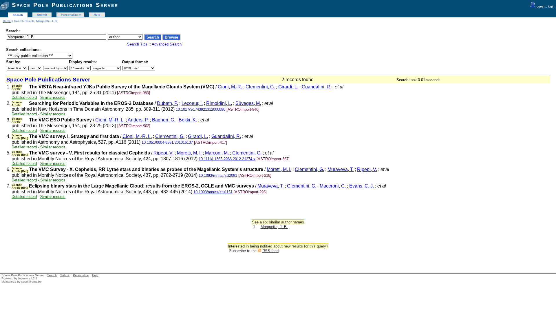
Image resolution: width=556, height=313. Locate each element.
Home (7, 21)
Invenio (23, 278)
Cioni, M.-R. (230, 86)
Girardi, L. (288, 86)
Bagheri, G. (163, 119)
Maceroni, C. (333, 185)
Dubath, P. (167, 103)
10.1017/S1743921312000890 (200, 109)
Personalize (69, 14)
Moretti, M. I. (189, 152)
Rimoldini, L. (219, 103)
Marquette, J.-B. (274, 227)
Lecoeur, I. (192, 103)
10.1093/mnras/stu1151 (213, 192)
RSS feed (270, 251)
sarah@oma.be (31, 281)
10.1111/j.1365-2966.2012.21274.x (227, 159)
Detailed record (24, 97)
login (551, 6)
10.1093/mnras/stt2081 (218, 175)
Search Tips (137, 44)
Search (18, 15)
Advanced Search (167, 44)
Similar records (52, 97)
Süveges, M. (248, 103)
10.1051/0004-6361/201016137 (167, 142)
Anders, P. (138, 119)
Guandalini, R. (316, 86)
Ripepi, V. (163, 152)
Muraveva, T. (341, 169)
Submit (42, 14)
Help (97, 14)
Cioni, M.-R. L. (110, 119)
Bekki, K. (188, 119)
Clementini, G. (260, 86)
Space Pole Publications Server (65, 5)
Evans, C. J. (361, 185)
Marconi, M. (217, 152)
